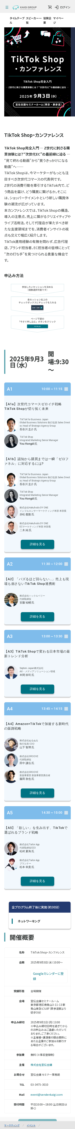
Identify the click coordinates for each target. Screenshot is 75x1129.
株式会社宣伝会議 (41, 949)
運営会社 (38, 1046)
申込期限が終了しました (37, 1123)
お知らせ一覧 (17, 1046)
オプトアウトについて (45, 1062)
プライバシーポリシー (53, 1057)
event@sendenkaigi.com (47, 979)
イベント (31, 1010)
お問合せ (45, 1073)
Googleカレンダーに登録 (48, 861)
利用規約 (21, 1062)
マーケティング (12, 1010)
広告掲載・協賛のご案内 (20, 1057)
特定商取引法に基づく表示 (36, 1051)
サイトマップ (62, 1073)
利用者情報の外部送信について (36, 1068)
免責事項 (57, 1046)
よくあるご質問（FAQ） (19, 1073)
